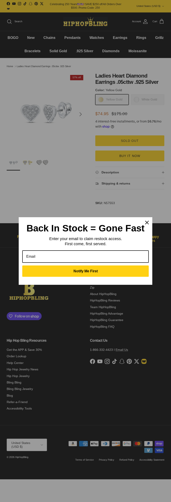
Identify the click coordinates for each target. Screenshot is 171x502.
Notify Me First (85, 271)
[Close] (147, 222)
